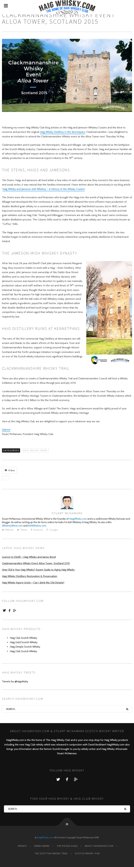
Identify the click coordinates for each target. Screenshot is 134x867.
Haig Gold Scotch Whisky (23, 642)
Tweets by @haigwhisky (15, 681)
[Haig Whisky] (67, 7)
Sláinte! (6, 429)
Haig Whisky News (35, 450)
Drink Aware (42, 846)
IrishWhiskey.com (37, 525)
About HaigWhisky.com (99, 846)
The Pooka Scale (67, 846)
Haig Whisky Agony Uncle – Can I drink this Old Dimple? (33, 582)
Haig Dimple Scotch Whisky (25, 646)
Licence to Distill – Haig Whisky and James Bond (29, 556)
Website (9, 529)
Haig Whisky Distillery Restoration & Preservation (29, 576)
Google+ (54, 529)
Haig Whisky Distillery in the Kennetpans (62, 131)
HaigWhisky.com (78, 518)
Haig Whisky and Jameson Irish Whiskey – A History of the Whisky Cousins (43, 189)
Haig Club (30, 744)
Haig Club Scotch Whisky (23, 637)
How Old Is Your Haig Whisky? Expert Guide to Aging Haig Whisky (38, 569)
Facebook (38, 529)
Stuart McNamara (67, 513)
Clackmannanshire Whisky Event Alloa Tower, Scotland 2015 (36, 563)
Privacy (22, 846)
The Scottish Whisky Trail (51, 853)
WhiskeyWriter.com (12, 525)
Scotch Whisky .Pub (87, 853)
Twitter (23, 529)
